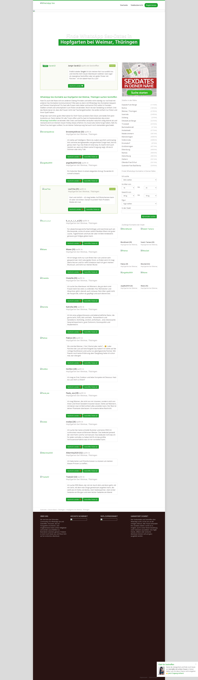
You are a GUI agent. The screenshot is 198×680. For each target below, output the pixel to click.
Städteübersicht (137, 5)
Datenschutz (153, 677)
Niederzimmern (139, 133)
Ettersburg (139, 149)
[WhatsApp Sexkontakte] (47, 5)
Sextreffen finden (90, 157)
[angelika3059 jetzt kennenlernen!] (50, 170)
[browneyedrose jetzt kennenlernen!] (50, 139)
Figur (124, 200)
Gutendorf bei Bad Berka (139, 165)
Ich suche (125, 176)
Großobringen (139, 146)
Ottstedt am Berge (139, 121)
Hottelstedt (139, 130)
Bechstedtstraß (139, 127)
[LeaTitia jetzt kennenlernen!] (52, 196)
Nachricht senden (75, 86)
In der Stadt (126, 208)
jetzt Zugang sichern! (176, 673)
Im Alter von (126, 184)
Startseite (124, 5)
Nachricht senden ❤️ (74, 157)
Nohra (139, 108)
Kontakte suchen (149, 216)
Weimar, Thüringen (139, 111)
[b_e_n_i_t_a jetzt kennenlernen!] (50, 230)
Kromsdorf (139, 143)
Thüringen (61, 510)
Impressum (143, 677)
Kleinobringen (139, 137)
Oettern (139, 159)
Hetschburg (139, 156)
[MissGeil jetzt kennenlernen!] (149, 256)
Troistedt (139, 124)
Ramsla (139, 153)
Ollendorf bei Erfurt (139, 162)
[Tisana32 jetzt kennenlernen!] (50, 486)
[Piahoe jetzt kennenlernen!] (50, 347)
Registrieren (151, 5)
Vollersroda (139, 140)
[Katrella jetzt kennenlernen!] (50, 316)
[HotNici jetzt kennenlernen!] (50, 378)
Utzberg (139, 117)
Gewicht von (126, 192)
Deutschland (52, 510)
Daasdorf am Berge (139, 105)
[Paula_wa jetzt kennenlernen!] (50, 402)
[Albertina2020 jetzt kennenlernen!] (50, 462)
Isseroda (139, 114)
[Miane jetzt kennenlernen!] (50, 258)
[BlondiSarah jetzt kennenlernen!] (129, 234)
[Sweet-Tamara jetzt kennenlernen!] (149, 234)
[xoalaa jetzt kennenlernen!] (50, 431)
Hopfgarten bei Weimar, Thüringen (81, 134)
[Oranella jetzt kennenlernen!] (50, 287)
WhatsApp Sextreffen (48, 120)
